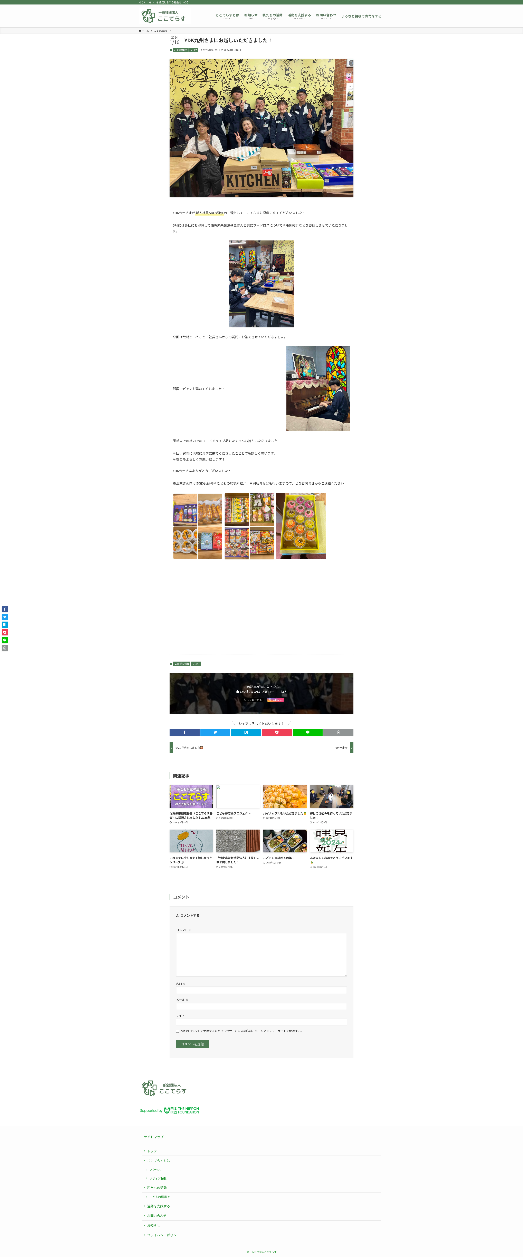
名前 (180, 983)
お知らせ (153, 1225)
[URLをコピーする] (338, 732)
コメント (183, 930)
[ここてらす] (165, 16)
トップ (152, 1150)
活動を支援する (158, 1206)
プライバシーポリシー (163, 1235)
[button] (185, 732)
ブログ (193, 49)
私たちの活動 (157, 1187)
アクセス (155, 1169)
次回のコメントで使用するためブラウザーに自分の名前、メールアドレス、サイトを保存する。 (241, 1030)
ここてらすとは (158, 1160)
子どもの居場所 (160, 1197)
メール (182, 999)
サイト (180, 1015)
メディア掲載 (158, 1178)
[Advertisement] (261, 606)
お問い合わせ (157, 1215)
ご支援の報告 (181, 49)
